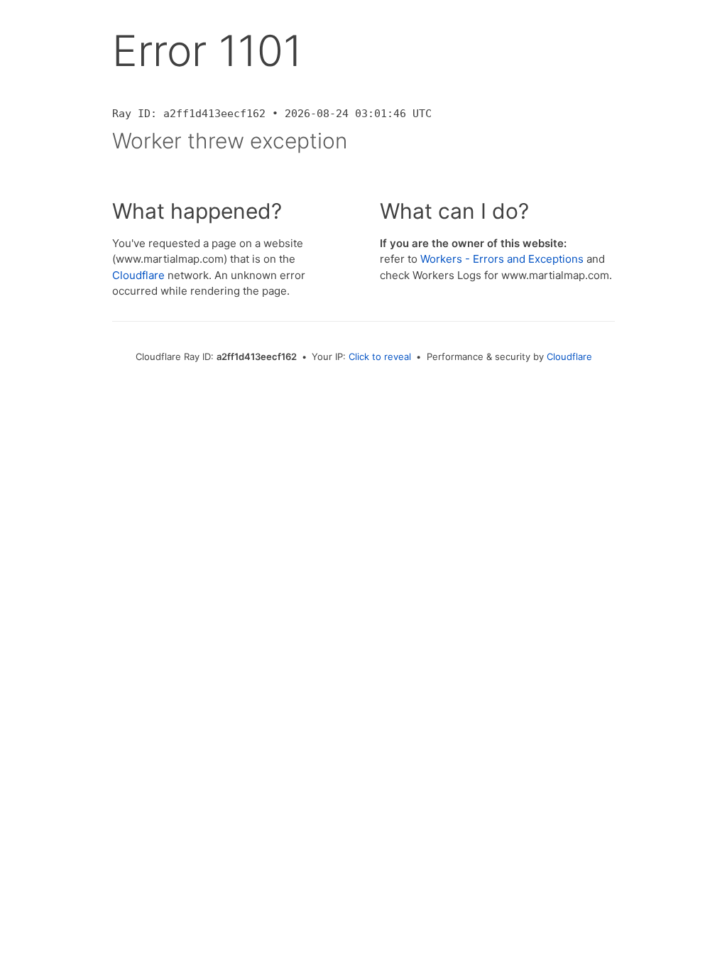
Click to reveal (380, 356)
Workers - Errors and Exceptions (502, 259)
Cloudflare (138, 275)
